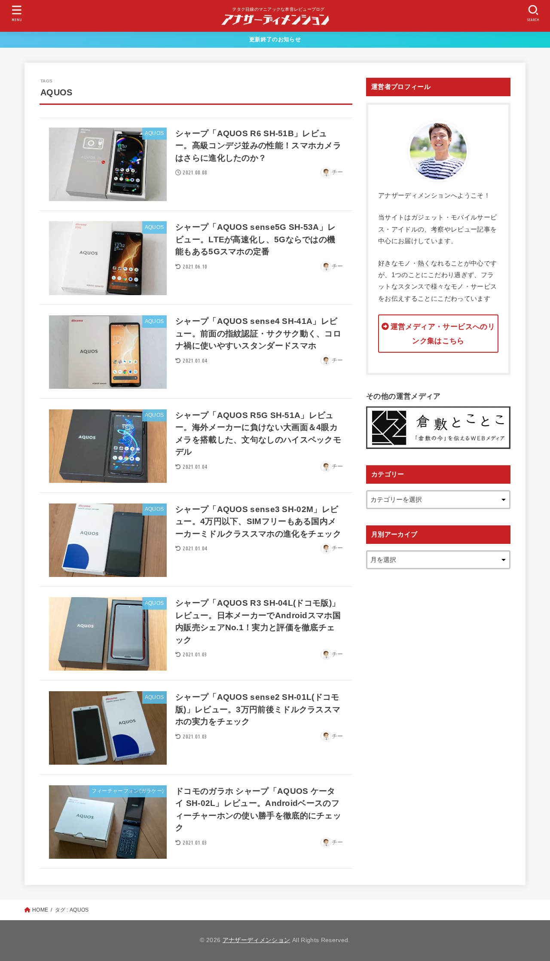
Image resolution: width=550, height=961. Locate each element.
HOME (40, 910)
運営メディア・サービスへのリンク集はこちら (443, 334)
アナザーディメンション (256, 940)
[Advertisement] (438, 714)
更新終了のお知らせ (275, 39)
